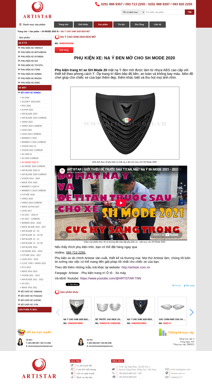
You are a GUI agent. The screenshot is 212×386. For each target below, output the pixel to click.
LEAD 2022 (27, 130)
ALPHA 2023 (27, 110)
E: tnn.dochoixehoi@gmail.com (100, 346)
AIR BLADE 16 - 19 (30, 231)
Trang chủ (63, 24)
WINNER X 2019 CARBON (34, 190)
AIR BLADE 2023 (29, 114)
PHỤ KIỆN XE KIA (29, 61)
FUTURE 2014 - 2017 (31, 255)
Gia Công (139, 24)
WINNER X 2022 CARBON (34, 142)
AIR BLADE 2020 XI (31, 170)
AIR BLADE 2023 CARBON (34, 118)
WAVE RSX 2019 (29, 182)
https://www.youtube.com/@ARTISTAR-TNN (110, 278)
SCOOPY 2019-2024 (31, 102)
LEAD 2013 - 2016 (30, 259)
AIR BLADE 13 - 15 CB (32, 243)
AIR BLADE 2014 (29, 247)
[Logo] (106, 10)
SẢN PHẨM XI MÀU (27, 309)
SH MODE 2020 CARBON (33, 166)
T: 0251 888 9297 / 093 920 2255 (99, 343)
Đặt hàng (64, 50)
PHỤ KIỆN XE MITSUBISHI (33, 52)
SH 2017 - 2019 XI (30, 215)
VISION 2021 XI (29, 146)
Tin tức (121, 24)
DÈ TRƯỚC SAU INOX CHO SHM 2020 (113, 319)
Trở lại (177, 285)
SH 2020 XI (27, 154)
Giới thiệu (83, 24)
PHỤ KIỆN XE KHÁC (30, 83)
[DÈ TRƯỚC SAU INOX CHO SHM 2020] (108, 316)
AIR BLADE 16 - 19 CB (32, 235)
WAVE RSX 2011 (29, 287)
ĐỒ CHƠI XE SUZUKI (31, 300)
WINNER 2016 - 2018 (31, 223)
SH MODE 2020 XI (50, 31)
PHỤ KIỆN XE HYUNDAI (32, 56)
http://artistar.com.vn (136, 267)
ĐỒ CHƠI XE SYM (29, 304)
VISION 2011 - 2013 (31, 275)
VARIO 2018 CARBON (32, 203)
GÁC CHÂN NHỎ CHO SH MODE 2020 (176, 319)
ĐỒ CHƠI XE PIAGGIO (31, 296)
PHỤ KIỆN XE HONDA (31, 74)
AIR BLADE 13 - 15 (30, 239)
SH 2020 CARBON (30, 158)
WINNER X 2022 (29, 138)
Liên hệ (157, 24)
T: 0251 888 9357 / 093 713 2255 (38, 343)
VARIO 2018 (27, 199)
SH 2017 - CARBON (31, 219)
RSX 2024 (26, 106)
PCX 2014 (26, 267)
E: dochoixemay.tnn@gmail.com (39, 346)
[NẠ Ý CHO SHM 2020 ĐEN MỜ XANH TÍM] (140, 316)
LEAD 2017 (27, 211)
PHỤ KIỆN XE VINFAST (32, 48)
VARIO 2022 (27, 122)
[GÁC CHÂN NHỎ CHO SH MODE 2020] (172, 316)
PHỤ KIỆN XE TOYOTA (32, 65)
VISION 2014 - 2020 (31, 178)
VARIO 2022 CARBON (32, 126)
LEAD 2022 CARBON (31, 134)
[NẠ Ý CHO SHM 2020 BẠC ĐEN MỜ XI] (76, 316)
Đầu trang (190, 285)
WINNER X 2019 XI (30, 186)
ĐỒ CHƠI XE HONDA (31, 93)
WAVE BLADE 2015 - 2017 (34, 227)
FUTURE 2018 (28, 194)
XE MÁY (22, 88)
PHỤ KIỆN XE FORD (30, 70)
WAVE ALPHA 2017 (30, 207)
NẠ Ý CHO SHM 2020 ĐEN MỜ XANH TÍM (146, 319)
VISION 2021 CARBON (32, 150)
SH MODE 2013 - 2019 (32, 251)
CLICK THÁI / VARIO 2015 (34, 263)
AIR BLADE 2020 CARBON (34, 174)
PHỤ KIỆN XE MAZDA (31, 78)
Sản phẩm (103, 24)
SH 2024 (25, 97)
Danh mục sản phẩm (34, 24)
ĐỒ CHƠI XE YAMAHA (31, 291)
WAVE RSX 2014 (29, 271)
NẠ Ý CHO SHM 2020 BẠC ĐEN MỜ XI (81, 319)
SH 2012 (25, 283)
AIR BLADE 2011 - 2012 (32, 279)
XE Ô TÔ (22, 43)
